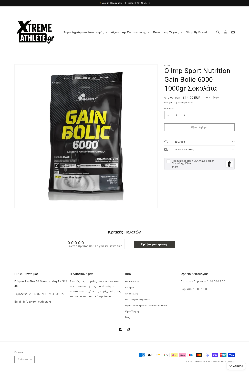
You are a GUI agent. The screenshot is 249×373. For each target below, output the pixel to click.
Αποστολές (131, 293)
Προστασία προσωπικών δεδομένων (146, 305)
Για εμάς (129, 287)
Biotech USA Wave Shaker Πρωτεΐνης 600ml (193, 162)
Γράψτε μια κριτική (154, 244)
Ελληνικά (23, 359)
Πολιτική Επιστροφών (137, 299)
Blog (127, 317)
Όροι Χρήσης (132, 311)
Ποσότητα (169, 108)
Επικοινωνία (132, 281)
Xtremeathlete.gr (200, 361)
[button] (85, 32)
